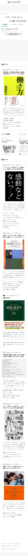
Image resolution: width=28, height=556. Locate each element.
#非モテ (11, 392)
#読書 (4, 342)
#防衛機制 (5, 128)
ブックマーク (5, 138)
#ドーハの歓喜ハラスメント (17, 217)
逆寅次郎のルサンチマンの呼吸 (11, 69)
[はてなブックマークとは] (10, 134)
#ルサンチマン (6, 397)
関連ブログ (21, 24)
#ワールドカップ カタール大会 (10, 215)
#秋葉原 (13, 397)
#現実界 (18, 395)
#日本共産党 (18, 122)
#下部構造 (5, 118)
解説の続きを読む (13, 34)
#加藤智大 (15, 390)
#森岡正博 (20, 281)
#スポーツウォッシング (13, 124)
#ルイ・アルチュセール (8, 122)
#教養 (15, 342)
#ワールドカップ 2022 (8, 213)
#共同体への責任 (7, 283)
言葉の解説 (5, 24)
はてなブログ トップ (7, 13)
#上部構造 (11, 118)
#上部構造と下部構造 (8, 120)
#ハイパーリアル (7, 458)
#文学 (4, 344)
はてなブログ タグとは (6, 545)
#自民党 (5, 124)
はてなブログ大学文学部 (10, 295)
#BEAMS (13, 516)
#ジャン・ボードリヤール (16, 456)
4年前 (20, 69)
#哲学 (19, 342)
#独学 (11, 342)
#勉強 (8, 342)
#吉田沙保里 (6, 227)
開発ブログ (17, 545)
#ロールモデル (6, 287)
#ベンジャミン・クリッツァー (10, 281)
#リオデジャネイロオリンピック (10, 225)
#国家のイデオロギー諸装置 (9, 221)
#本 (4, 346)
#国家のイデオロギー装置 (9, 395)
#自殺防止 (13, 289)
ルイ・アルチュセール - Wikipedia (7, 141)
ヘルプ (12, 545)
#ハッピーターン (7, 223)
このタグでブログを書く (21, 21)
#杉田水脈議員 (18, 515)
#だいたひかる (15, 223)
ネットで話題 (13, 24)
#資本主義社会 (6, 289)
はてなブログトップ (5, 546)
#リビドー (5, 392)
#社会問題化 (6, 456)
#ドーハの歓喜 (6, 217)
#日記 (22, 342)
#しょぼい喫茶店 (16, 285)
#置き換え (18, 126)
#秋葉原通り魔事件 (7, 390)
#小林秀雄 (9, 344)
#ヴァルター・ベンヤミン (9, 126)
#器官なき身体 (14, 287)
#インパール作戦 (7, 285)
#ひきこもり (18, 454)
